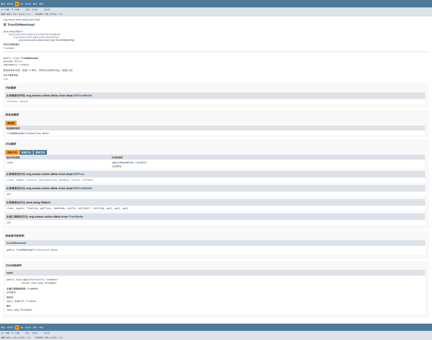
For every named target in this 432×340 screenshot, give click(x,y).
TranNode (8, 48)
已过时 (28, 4)
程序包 (10, 4)
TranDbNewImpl (16, 133)
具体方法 (40, 152)
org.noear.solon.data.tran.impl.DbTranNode (34, 34)
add (9, 194)
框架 (27, 9)
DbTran (18, 61)
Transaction (33, 133)
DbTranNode (83, 95)
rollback (87, 180)
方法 (29, 14)
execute (31, 180)
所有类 (47, 9)
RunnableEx (127, 162)
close (10, 180)
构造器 (22, 14)
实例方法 (26, 152)
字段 (14, 14)
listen (75, 180)
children (12, 101)
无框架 (35, 9)
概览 (3, 4)
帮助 (41, 4)
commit (20, 180)
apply (115, 162)
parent (24, 101)
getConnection (48, 180)
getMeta (64, 180)
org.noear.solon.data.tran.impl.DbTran (36, 37)
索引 (35, 4)
